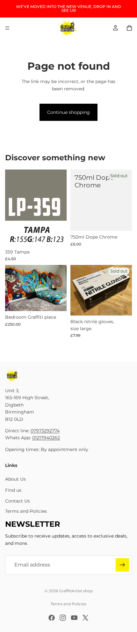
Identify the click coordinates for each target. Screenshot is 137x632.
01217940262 (46, 438)
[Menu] (7, 28)
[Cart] (129, 28)
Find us (13, 490)
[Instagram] (63, 618)
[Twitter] (85, 618)
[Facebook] (51, 618)
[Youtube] (74, 618)
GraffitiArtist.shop (76, 590)
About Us (15, 479)
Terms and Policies (26, 511)
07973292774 (45, 431)
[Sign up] (122, 565)
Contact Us (17, 501)
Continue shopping (68, 112)
